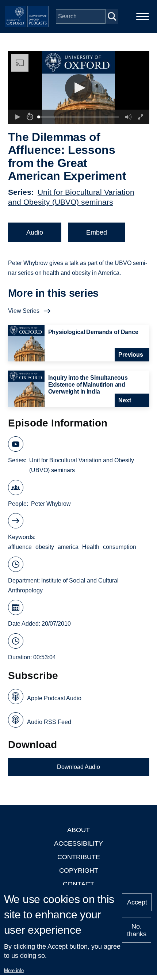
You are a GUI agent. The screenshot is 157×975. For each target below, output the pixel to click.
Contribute (78, 857)
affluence (20, 547)
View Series (23, 311)
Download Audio (78, 767)
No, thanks (136, 930)
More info (14, 970)
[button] (78, 88)
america (68, 547)
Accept (137, 902)
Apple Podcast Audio (54, 698)
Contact (78, 884)
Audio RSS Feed (49, 722)
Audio (34, 232)
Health (90, 547)
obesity (44, 547)
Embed (96, 232)
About (78, 830)
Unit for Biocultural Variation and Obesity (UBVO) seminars (81, 465)
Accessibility (78, 843)
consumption (119, 547)
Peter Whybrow (51, 504)
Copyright (78, 870)
